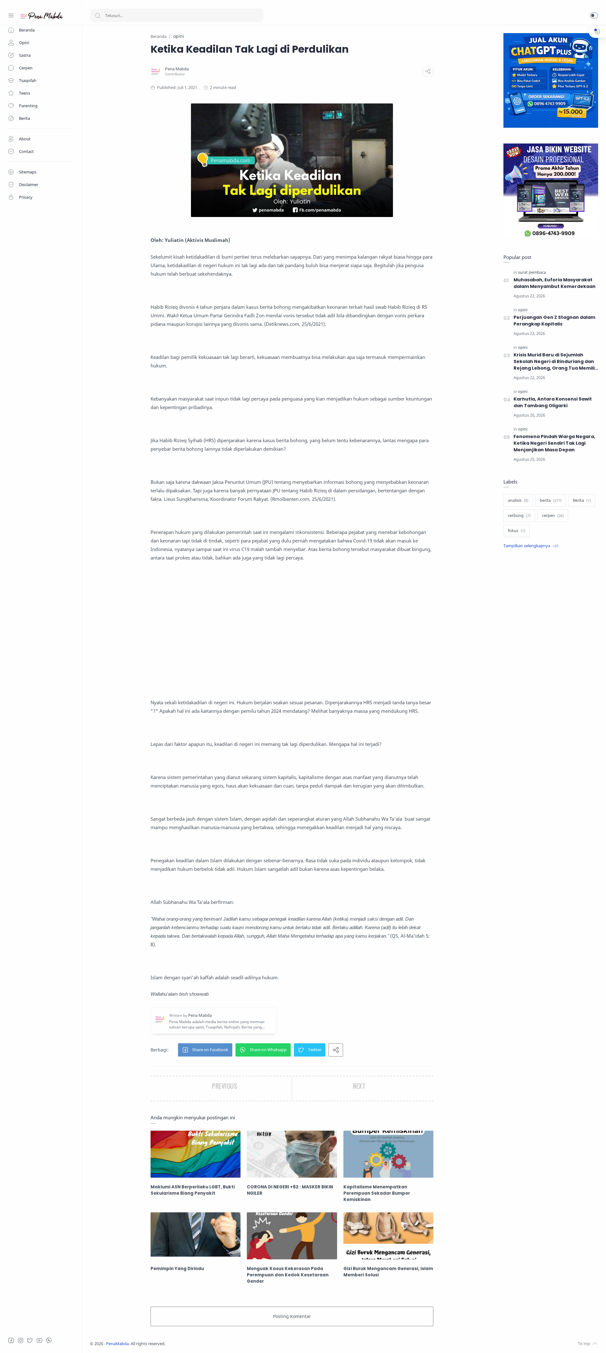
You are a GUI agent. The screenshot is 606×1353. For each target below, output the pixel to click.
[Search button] (97, 15)
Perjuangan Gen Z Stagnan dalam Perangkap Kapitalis (554, 320)
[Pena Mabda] (177, 69)
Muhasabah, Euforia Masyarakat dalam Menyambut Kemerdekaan (555, 283)
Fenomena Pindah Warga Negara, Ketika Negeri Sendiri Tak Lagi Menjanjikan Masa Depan (554, 443)
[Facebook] (11, 1340)
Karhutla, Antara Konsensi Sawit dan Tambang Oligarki (553, 402)
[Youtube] (39, 1340)
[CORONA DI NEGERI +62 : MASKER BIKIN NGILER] (292, 1154)
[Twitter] (30, 1340)
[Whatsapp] (49, 1340)
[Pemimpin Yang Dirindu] (196, 1235)
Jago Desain (207, 1343)
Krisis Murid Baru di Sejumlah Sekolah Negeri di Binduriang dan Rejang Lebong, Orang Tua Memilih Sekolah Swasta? (556, 362)
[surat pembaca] (532, 272)
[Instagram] (20, 1340)
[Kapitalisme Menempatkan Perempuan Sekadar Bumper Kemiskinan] (388, 1154)
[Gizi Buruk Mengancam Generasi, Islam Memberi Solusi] (388, 1235)
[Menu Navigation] (11, 15)
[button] (594, 15)
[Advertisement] (292, 638)
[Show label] (530, 546)
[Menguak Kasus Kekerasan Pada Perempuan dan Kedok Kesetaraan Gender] (292, 1235)
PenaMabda (117, 1343)
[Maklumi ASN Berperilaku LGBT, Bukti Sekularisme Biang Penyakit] (196, 1154)
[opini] (522, 310)
